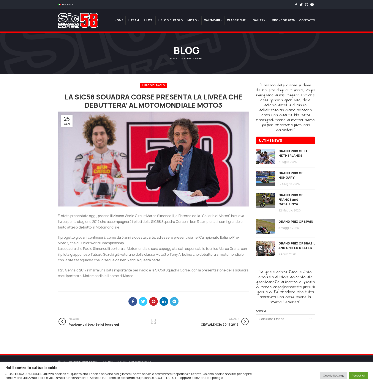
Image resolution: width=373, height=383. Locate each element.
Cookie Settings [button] (333, 375)
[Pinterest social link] (153, 301)
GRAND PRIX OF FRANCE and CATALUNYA (290, 199)
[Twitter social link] (301, 4)
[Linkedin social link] (164, 301)
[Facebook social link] (296, 4)
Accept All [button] (358, 375)
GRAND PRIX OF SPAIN (295, 221)
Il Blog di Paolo (192, 58)
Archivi (261, 311)
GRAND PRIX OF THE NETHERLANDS (294, 153)
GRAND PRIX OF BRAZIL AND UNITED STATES (296, 245)
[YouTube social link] (312, 4)
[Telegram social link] (174, 301)
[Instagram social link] (306, 4)
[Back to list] (153, 321)
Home (173, 58)
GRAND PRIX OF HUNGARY (290, 175)
